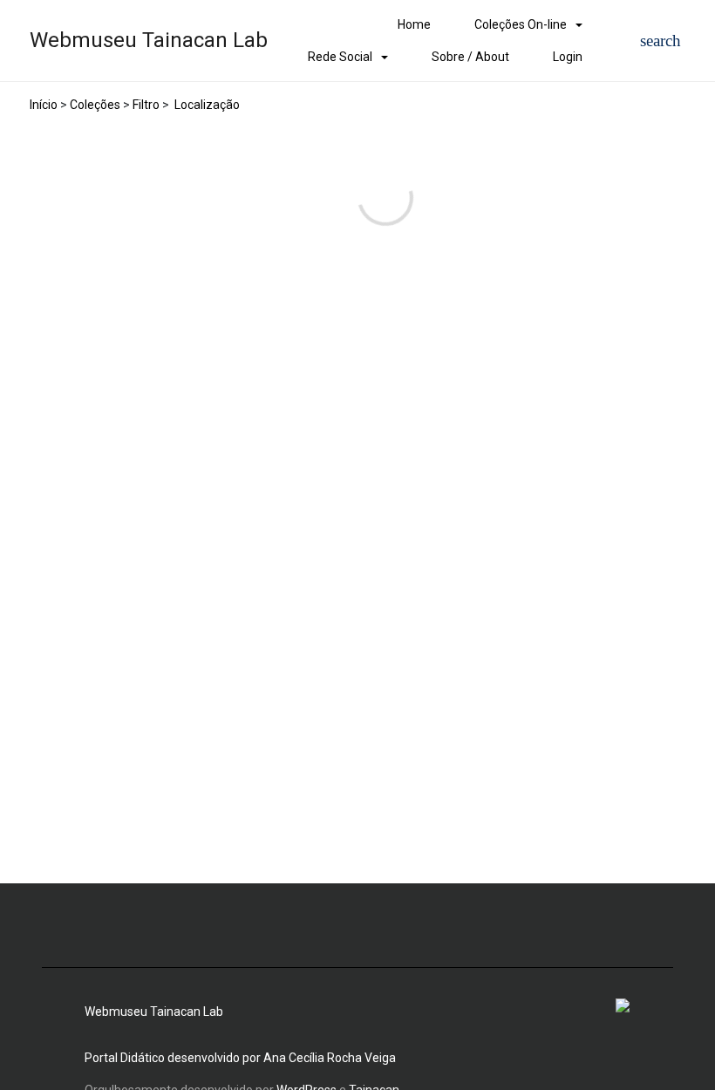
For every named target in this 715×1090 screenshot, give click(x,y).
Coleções (95, 105)
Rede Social (340, 57)
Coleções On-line (520, 24)
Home (414, 24)
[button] (660, 41)
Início (44, 105)
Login (567, 57)
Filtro (146, 105)
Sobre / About (470, 57)
